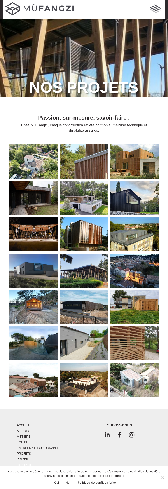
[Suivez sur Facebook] (119, 435)
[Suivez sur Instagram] (131, 435)
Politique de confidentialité (97, 482)
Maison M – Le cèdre (134, 162)
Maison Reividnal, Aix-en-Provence (84, 235)
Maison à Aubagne (33, 196)
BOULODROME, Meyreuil (33, 235)
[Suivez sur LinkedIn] (107, 435)
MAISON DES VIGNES (33, 308)
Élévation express (33, 162)
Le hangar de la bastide (134, 198)
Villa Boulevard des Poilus (33, 344)
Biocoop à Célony (84, 378)
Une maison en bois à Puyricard (134, 308)
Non (69, 482)
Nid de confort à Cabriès (84, 198)
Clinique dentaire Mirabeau (84, 344)
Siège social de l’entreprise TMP (84, 308)
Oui (56, 482)
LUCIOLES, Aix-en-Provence (134, 235)
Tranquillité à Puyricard (134, 344)
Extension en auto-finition (33, 380)
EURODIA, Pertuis (33, 269)
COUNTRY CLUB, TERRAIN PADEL (84, 271)
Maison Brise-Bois (83, 160)
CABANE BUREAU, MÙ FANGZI (134, 271)
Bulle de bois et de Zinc (134, 380)
